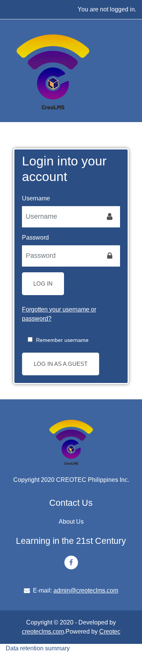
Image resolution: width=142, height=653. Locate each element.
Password (35, 237)
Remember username (62, 340)
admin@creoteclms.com (85, 590)
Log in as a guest (60, 364)
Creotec (109, 631)
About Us (71, 521)
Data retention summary (38, 648)
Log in (43, 283)
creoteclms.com (43, 631)
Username (36, 198)
